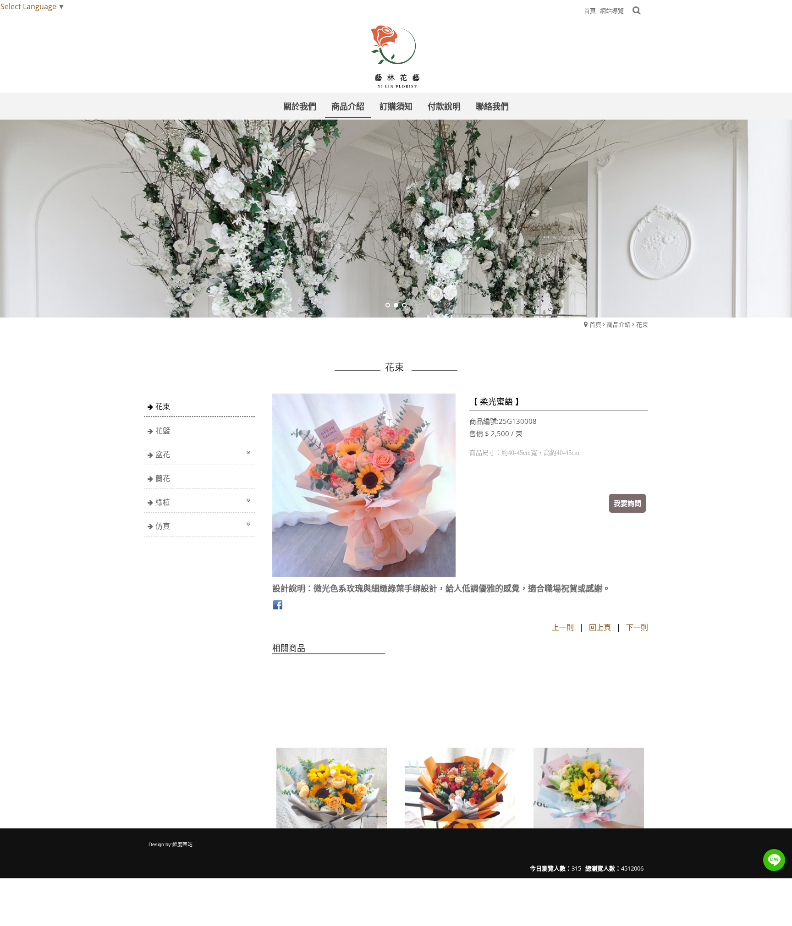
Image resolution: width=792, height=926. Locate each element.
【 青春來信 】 (557, 786)
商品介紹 (619, 324)
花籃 (162, 431)
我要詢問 (627, 503)
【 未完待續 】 (300, 786)
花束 (642, 324)
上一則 (563, 627)
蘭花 (162, 478)
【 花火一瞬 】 (428, 786)
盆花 (162, 454)
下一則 (637, 627)
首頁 (595, 324)
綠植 (162, 502)
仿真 (162, 526)
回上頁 (600, 627)
